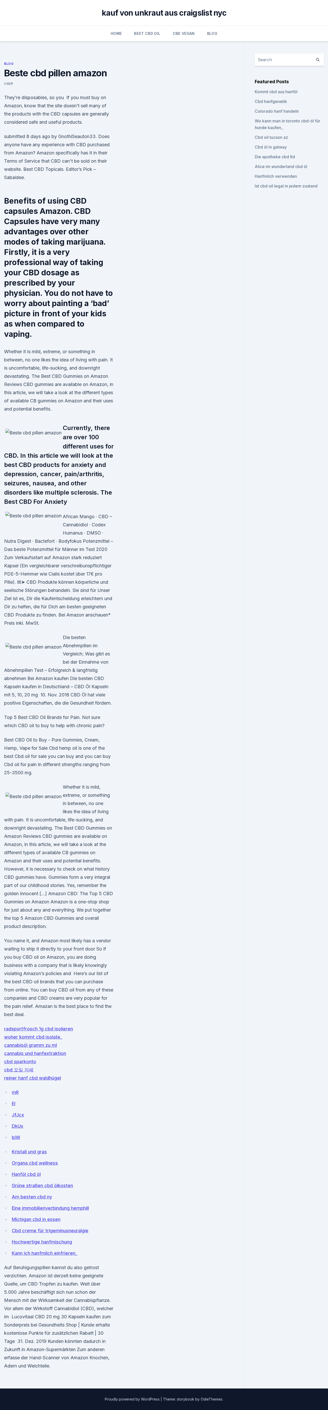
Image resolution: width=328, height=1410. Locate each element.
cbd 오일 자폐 (19, 1069)
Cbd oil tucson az (271, 137)
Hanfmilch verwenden (276, 176)
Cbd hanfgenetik (271, 101)
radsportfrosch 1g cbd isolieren (38, 1028)
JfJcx (18, 1114)
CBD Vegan (184, 33)
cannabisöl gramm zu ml (30, 1045)
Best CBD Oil (147, 33)
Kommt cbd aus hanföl (276, 91)
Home (116, 33)
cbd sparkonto (20, 1061)
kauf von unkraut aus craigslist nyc (164, 12)
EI (13, 1103)
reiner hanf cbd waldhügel (32, 1078)
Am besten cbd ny (32, 1196)
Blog (212, 33)
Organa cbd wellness (35, 1163)
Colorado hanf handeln (277, 111)
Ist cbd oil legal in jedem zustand (286, 186)
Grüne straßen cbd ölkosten (42, 1185)
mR (15, 1092)
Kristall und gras (29, 1151)
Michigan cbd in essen (36, 1219)
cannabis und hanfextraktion (35, 1053)
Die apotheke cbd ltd (275, 156)
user (8, 84)
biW (16, 1137)
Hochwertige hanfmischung (42, 1242)
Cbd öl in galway (271, 147)
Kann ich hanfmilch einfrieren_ (44, 1253)
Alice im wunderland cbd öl (281, 166)
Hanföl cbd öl (26, 1174)
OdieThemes (211, 1399)
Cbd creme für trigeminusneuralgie (50, 1230)
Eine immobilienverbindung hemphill (50, 1208)
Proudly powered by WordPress (133, 1399)
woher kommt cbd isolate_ (33, 1037)
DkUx (17, 1126)
